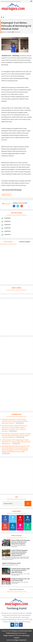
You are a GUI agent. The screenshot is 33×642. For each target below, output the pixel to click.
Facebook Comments (24, 241)
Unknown (21, 203)
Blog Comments (9, 241)
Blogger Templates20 (20, 640)
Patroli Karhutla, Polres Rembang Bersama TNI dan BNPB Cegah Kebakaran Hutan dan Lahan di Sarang (14, 428)
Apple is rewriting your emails (11, 563)
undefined (7, 218)
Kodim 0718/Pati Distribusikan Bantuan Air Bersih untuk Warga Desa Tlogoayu (20, 542)
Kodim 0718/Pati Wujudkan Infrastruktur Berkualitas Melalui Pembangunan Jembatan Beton (19, 553)
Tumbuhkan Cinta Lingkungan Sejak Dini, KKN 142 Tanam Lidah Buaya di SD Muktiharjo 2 (16, 442)
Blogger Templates (8, 635)
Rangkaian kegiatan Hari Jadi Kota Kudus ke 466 (20, 579)
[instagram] (12, 625)
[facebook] (21, 625)
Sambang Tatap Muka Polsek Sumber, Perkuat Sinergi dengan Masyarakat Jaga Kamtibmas (16, 435)
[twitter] (16, 625)
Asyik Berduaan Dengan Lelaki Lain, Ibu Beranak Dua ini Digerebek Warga (20, 570)
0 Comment (17, 32)
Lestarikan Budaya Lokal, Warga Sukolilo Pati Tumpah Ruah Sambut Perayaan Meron (15, 421)
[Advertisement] (17, 13)
